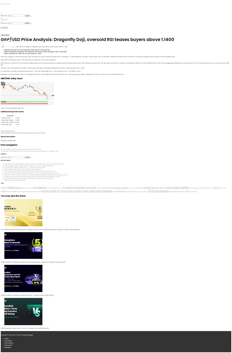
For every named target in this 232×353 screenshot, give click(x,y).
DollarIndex (105, 188)
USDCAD (181, 191)
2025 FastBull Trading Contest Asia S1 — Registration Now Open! (24, 167)
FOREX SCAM (210, 188)
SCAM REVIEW (130, 191)
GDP (222, 188)
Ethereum (139, 188)
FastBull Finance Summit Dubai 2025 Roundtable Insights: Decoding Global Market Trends (32, 176)
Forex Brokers (9, 42)
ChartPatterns (16, 133)
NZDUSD (35, 191)
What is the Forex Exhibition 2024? (15, 180)
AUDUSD (4, 188)
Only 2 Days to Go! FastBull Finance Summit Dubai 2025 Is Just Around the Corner (29, 171)
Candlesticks (8, 133)
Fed (153, 187)
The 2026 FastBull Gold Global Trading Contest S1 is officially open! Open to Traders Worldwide (34, 164)
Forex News (8, 40)
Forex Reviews (202, 188)
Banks (11, 187)
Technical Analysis (40, 133)
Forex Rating (193, 188)
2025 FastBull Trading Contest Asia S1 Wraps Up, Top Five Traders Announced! (29, 165)
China (48, 188)
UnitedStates (174, 191)
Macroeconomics (22, 191)
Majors (30, 191)
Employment (132, 188)
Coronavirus (55, 188)
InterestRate (12, 191)
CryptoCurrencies (74, 187)
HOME (6, 38)
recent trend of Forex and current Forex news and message (76, 191)
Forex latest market (177, 187)
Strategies (8, 47)
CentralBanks (39, 187)
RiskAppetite (121, 191)
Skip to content (5, 4)
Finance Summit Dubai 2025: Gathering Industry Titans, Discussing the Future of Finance (31, 173)
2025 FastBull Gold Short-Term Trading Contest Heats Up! (22, 169)
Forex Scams (8, 45)
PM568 (4, 27)
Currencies (90, 187)
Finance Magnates (8, 140)
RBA (40, 191)
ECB (111, 188)
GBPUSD (23, 133)
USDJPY (187, 191)
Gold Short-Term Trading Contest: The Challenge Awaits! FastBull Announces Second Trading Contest (35, 175)
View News (194, 191)
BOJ (26, 188)
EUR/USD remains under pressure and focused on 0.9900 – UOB (21, 149)
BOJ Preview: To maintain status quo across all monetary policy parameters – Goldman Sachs (30, 151)
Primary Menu (5, 35)
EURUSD (147, 187)
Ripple (114, 191)
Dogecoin (98, 188)
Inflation (4, 191)
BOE (23, 188)
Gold (225, 188)
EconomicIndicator (121, 187)
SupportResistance (142, 191)
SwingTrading (30, 133)
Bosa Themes (28, 335)
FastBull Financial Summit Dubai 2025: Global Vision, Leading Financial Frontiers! (28, 178)
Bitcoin (19, 187)
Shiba (136, 191)
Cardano (29, 188)
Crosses (60, 188)
